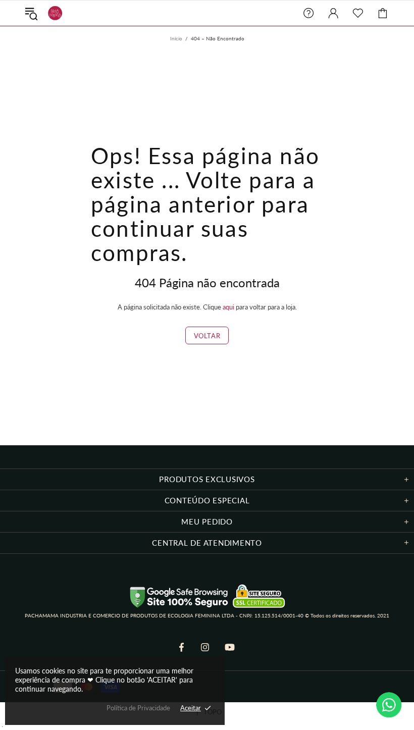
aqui (228, 307)
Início (176, 38)
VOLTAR (207, 336)
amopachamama (53, 13)
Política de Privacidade (138, 708)
